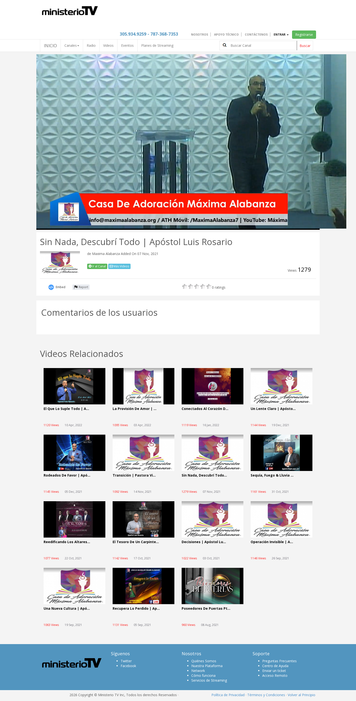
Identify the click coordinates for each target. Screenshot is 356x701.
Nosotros (199, 34)
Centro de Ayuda (275, 665)
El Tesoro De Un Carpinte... (136, 542)
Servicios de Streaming (209, 680)
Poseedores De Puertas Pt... (206, 609)
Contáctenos (256, 34)
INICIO (50, 45)
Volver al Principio (301, 695)
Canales (70, 45)
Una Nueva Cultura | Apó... (67, 609)
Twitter (126, 661)
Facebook (128, 665)
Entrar (280, 34)
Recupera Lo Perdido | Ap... (136, 609)
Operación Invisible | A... (272, 542)
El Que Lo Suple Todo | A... (66, 409)
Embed (60, 287)
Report (83, 287)
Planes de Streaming (157, 45)
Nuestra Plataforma (207, 665)
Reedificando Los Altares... (67, 542)
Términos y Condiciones (266, 695)
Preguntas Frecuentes (279, 661)
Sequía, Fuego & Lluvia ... (272, 475)
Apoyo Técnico (226, 34)
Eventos (127, 45)
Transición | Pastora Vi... (134, 475)
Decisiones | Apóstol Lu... (204, 542)
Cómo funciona (203, 675)
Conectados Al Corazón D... (205, 409)
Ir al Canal (99, 266)
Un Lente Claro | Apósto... (273, 409)
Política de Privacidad (228, 695)
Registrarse (304, 34)
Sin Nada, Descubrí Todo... (204, 475)
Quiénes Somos (203, 661)
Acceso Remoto (274, 675)
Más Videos (121, 266)
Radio (91, 45)
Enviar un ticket (274, 670)
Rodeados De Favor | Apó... (67, 475)
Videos (108, 45)
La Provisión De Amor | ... (134, 409)
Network (198, 670)
